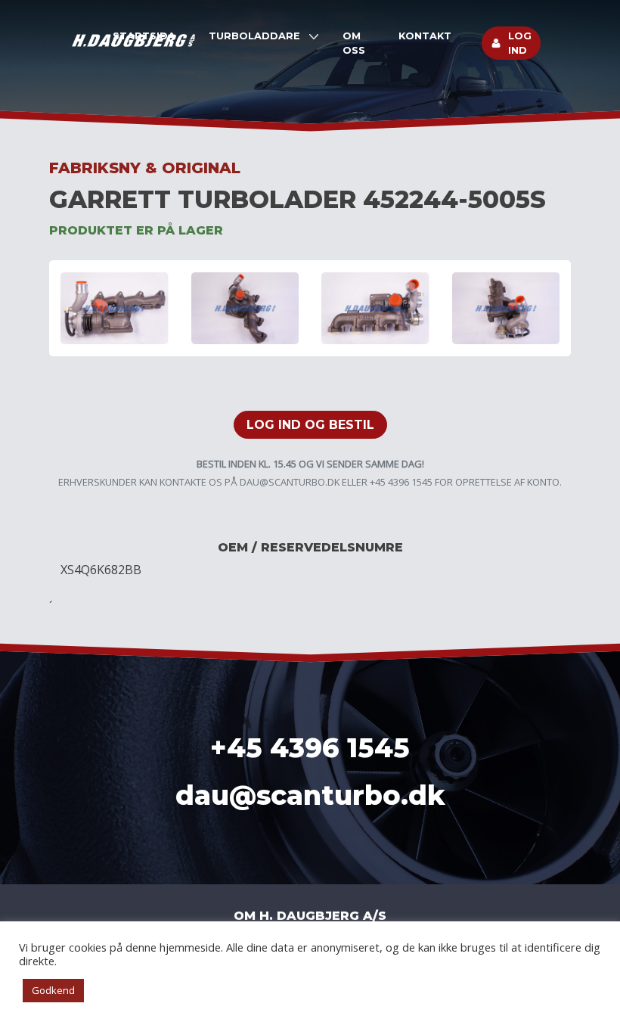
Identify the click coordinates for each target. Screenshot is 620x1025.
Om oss (354, 43)
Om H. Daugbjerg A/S (310, 916)
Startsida (144, 36)
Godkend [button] (53, 990)
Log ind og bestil (310, 425)
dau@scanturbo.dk (289, 482)
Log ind (520, 43)
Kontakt (424, 36)
